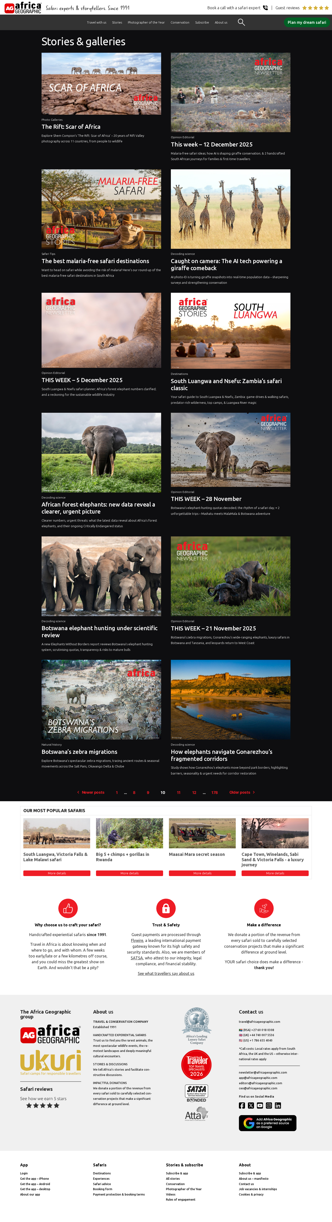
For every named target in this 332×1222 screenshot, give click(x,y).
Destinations (179, 373)
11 (179, 792)
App (24, 1165)
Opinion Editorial (182, 137)
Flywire (137, 940)
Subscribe (202, 22)
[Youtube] (261, 1105)
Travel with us (96, 22)
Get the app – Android (35, 1184)
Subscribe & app (177, 1173)
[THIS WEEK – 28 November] (230, 451)
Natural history (52, 744)
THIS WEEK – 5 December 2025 (82, 380)
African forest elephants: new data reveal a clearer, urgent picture (98, 508)
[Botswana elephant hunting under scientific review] (101, 577)
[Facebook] (243, 1105)
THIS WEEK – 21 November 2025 (213, 628)
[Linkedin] (279, 1105)
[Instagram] (270, 1105)
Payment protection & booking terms (119, 1194)
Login (24, 1173)
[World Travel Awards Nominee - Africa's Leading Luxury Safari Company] (196, 1043)
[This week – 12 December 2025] (230, 94)
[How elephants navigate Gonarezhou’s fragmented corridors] (230, 701)
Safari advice (102, 1184)
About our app (30, 1194)
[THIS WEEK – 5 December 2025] (101, 331)
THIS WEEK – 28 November (206, 499)
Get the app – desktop (35, 1189)
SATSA (137, 958)
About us (221, 22)
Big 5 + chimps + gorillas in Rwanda (122, 857)
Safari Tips (48, 253)
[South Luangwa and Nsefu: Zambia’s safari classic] (230, 332)
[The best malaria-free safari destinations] (101, 210)
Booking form (102, 1189)
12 (194, 792)
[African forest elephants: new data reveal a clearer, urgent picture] (101, 454)
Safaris (99, 1165)
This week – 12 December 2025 (212, 144)
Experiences (101, 1178)
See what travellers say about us (166, 973)
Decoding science (183, 253)
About (245, 1165)
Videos (170, 1194)
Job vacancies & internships (258, 1189)
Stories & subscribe (184, 1165)
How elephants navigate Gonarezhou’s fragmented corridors (221, 755)
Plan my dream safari (307, 22)
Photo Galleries (52, 119)
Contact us (246, 1184)
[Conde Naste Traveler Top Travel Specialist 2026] (196, 1078)
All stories (173, 1178)
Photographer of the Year (146, 22)
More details (57, 873)
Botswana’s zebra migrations (79, 752)
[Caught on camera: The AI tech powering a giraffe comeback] (230, 210)
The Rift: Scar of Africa (71, 126)
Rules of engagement (180, 1199)
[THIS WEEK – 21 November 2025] (230, 577)
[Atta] (196, 1119)
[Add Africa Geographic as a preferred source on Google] (269, 1130)
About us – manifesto (254, 1178)
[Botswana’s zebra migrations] (101, 701)
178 (214, 792)
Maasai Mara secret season (197, 854)
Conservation (180, 22)
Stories (117, 22)
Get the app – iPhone (34, 1178)
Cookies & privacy (251, 1194)
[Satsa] (196, 1100)
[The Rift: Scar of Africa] (101, 85)
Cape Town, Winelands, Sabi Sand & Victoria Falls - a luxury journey (273, 859)
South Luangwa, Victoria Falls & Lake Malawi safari (55, 857)
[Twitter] (252, 1105)
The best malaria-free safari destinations (95, 261)
